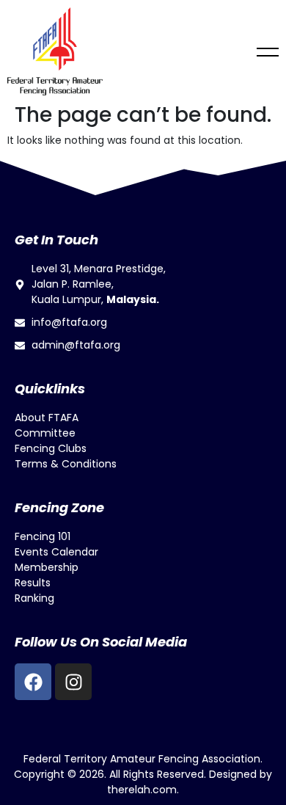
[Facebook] (33, 681)
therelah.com (142, 789)
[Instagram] (73, 681)
